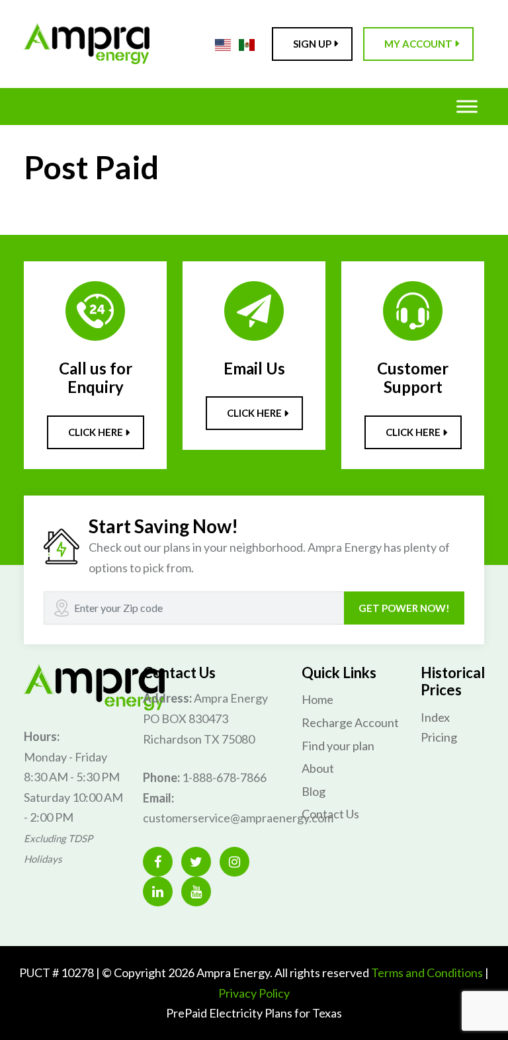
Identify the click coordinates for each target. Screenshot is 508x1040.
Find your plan (338, 745)
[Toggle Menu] (467, 106)
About (318, 768)
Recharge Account (350, 722)
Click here (95, 432)
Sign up (312, 44)
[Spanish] (247, 43)
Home (317, 699)
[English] (223, 43)
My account (418, 44)
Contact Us (330, 813)
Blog (313, 791)
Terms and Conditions (427, 972)
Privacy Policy (254, 993)
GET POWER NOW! (404, 608)
